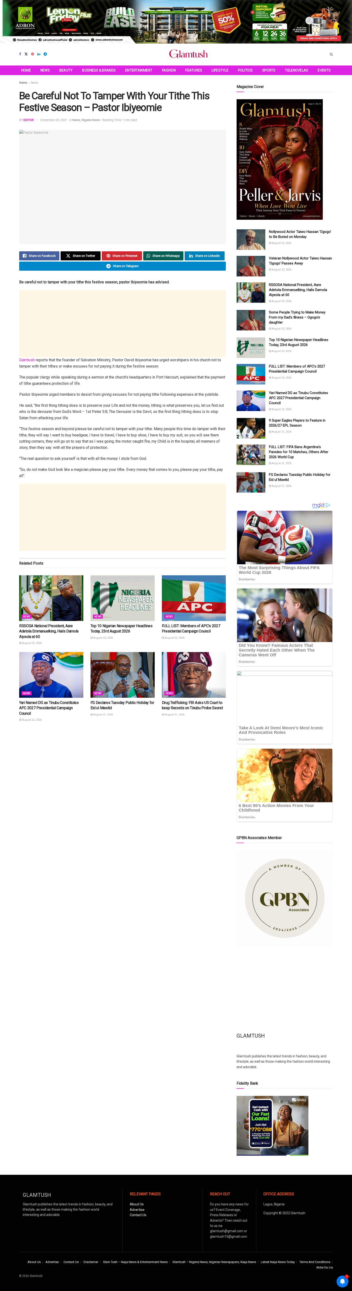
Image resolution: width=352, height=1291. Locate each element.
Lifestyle (220, 70)
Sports (269, 70)
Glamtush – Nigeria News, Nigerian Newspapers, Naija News (214, 1262)
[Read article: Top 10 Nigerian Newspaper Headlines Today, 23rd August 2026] (123, 598)
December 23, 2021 (53, 120)
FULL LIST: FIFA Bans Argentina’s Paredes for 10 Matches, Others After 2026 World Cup (298, 452)
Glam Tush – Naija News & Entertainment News (135, 1262)
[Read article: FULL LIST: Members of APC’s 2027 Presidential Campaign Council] (194, 598)
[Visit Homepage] (188, 54)
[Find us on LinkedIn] (38, 54)
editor (28, 120)
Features (193, 70)
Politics (245, 70)
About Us (137, 1204)
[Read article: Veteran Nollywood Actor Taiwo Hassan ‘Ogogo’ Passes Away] (251, 266)
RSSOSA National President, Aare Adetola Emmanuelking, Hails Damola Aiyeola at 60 (49, 631)
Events (324, 70)
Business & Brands (99, 70)
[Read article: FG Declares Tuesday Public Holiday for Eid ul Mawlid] (123, 675)
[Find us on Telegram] (45, 54)
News (45, 70)
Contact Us (138, 1215)
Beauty (66, 70)
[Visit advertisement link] (176, 22)
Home (26, 70)
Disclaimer (91, 1262)
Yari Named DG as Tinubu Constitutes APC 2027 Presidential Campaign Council (49, 708)
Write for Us (324, 1267)
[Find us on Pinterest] (32, 54)
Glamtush (27, 360)
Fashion (169, 70)
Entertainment (139, 70)
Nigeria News (91, 120)
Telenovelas (296, 70)
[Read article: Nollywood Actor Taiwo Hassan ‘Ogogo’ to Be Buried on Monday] (251, 239)
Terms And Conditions (315, 1262)
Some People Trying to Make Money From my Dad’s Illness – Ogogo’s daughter (297, 317)
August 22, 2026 (174, 637)
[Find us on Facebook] (20, 54)
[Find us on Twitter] (26, 54)
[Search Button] (331, 54)
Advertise (137, 1210)
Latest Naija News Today (278, 1262)
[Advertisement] (122, 323)
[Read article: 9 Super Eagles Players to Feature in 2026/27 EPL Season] (251, 428)
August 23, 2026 (31, 643)
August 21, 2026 (103, 714)
